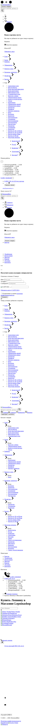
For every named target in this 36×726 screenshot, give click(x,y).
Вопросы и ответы (10, 689)
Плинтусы (7, 654)
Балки (6, 658)
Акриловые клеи (13, 86)
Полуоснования (13, 121)
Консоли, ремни (13, 96)
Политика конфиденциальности (11, 721)
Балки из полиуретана (15, 99)
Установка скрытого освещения (14, 673)
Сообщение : (5, 283)
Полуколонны (12, 122)
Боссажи (15, 155)
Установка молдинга (10, 672)
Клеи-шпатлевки (13, 91)
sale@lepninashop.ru (8, 188)
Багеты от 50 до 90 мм (15, 131)
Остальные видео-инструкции (14, 675)
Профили (11, 109)
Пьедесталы (12, 124)
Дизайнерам (8, 254)
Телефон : (4, 281)
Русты (14, 144)
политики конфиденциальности (12, 294)
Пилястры (11, 107)
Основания (11, 119)
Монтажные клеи (13, 92)
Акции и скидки (9, 687)
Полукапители (12, 117)
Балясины (15, 148)
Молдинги (7, 656)
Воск (9, 112)
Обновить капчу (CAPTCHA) (10, 290)
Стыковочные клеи (14, 94)
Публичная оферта (10, 690)
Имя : (2, 279)
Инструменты (12, 87)
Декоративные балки (14, 97)
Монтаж (7, 257)
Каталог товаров (6, 6)
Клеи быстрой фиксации (16, 89)
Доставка (7, 261)
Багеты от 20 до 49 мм (15, 132)
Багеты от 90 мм (13, 136)
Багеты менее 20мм (14, 134)
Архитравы (16, 151)
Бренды (6, 242)
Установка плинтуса (10, 670)
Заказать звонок (9, 185)
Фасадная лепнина (14, 137)
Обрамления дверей (14, 104)
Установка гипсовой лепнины (13, 668)
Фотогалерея (8, 256)
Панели (6, 259)
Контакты (7, 262)
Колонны (11, 114)
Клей (6, 661)
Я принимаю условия (12, 294)
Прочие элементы (13, 111)
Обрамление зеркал (14, 106)
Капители (11, 116)
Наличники (11, 102)
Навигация (4, 414)
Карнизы (7, 653)
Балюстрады (16, 141)
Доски (10, 101)
